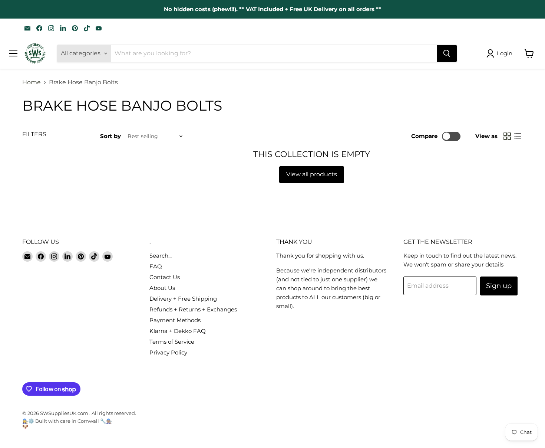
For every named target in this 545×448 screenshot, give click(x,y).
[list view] (517, 136)
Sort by (110, 136)
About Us (162, 287)
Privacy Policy (168, 352)
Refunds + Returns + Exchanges (193, 309)
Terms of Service (171, 341)
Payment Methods (175, 320)
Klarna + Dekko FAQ (177, 330)
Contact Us (164, 277)
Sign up (499, 286)
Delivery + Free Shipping (183, 298)
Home (31, 82)
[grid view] (507, 136)
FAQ (155, 266)
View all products (311, 174)
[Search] (447, 53)
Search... (160, 255)
